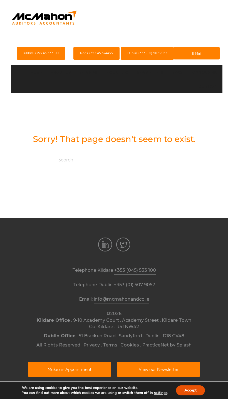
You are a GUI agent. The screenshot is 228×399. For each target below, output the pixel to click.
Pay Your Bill (204, 72)
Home (36, 72)
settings (160, 392)
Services (88, 72)
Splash (184, 345)
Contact (208, 86)
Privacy (91, 345)
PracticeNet (155, 345)
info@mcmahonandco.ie (121, 299)
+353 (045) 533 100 (135, 270)
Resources (117, 72)
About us (61, 72)
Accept (190, 390)
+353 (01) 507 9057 (134, 284)
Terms (110, 345)
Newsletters (150, 72)
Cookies (129, 345)
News (177, 72)
